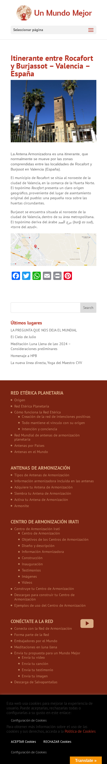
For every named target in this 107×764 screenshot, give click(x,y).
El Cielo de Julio (23, 337)
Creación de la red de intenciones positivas (56, 416)
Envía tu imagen (35, 676)
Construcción (32, 557)
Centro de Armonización (41, 533)
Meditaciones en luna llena (35, 647)
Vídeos (27, 582)
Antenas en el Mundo (31, 451)
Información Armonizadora (43, 551)
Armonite (21, 505)
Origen (19, 400)
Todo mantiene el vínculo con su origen (53, 422)
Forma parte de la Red (31, 634)
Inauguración (32, 564)
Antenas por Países (29, 445)
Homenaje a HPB (24, 355)
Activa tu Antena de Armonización (41, 499)
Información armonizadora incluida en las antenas (54, 481)
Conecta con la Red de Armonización (43, 628)
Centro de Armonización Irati (37, 528)
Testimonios (31, 570)
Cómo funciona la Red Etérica (37, 412)
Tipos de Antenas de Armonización (41, 475)
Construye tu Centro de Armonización (44, 588)
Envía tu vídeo (33, 657)
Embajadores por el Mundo (35, 641)
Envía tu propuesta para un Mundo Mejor (47, 653)
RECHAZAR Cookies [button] (57, 741)
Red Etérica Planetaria (31, 406)
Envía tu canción (35, 663)
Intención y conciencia (39, 429)
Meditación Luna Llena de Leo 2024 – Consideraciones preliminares (40, 346)
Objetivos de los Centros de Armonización (55, 539)
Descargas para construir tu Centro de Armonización (44, 597)
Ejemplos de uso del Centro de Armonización (50, 605)
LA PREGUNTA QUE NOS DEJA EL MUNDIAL (44, 330)
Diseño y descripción (38, 545)
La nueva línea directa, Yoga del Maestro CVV (46, 362)
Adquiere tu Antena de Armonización (43, 487)
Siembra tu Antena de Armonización (42, 493)
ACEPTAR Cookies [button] (23, 741)
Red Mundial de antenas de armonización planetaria (47, 437)
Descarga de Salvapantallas (35, 682)
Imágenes (29, 576)
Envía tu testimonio (37, 669)
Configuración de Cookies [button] (28, 720)
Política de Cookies (80, 731)
